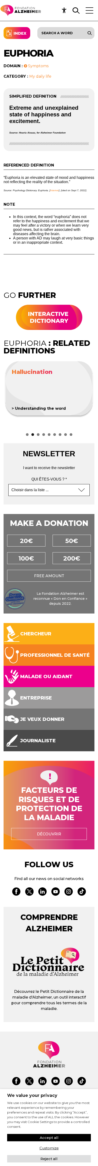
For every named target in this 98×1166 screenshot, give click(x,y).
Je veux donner (42, 719)
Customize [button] (49, 1148)
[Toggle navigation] (89, 10)
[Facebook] (16, 892)
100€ (26, 558)
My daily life (40, 76)
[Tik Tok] (82, 892)
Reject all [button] (49, 1158)
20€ (26, 541)
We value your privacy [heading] (32, 1095)
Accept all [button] (49, 1137)
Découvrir (49, 834)
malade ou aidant (46, 676)
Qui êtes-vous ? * (49, 479)
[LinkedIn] (42, 892)
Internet (54, 190)
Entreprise (36, 698)
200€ (71, 558)
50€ (71, 541)
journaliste (38, 740)
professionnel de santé (55, 655)
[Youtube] (55, 892)
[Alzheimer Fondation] (20, 10)
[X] (29, 892)
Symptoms (38, 66)
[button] (65, 11)
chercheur (35, 634)
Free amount (49, 576)
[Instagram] (68, 892)
